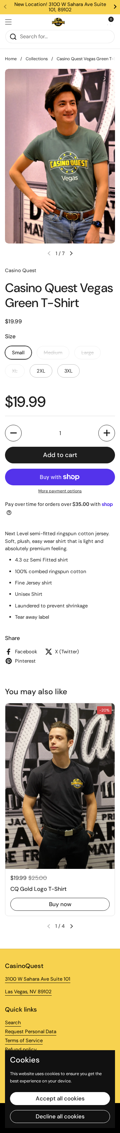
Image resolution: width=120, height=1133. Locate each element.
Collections (37, 59)
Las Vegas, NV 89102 (28, 991)
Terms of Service (24, 1040)
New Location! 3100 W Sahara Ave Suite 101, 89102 (60, 7)
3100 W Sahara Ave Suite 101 (37, 979)
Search (13, 1022)
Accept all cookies (60, 1098)
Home (11, 59)
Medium (53, 352)
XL (15, 371)
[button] (108, 22)
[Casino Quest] (58, 22)
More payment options (60, 491)
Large (87, 352)
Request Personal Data (30, 1031)
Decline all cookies (60, 1116)
